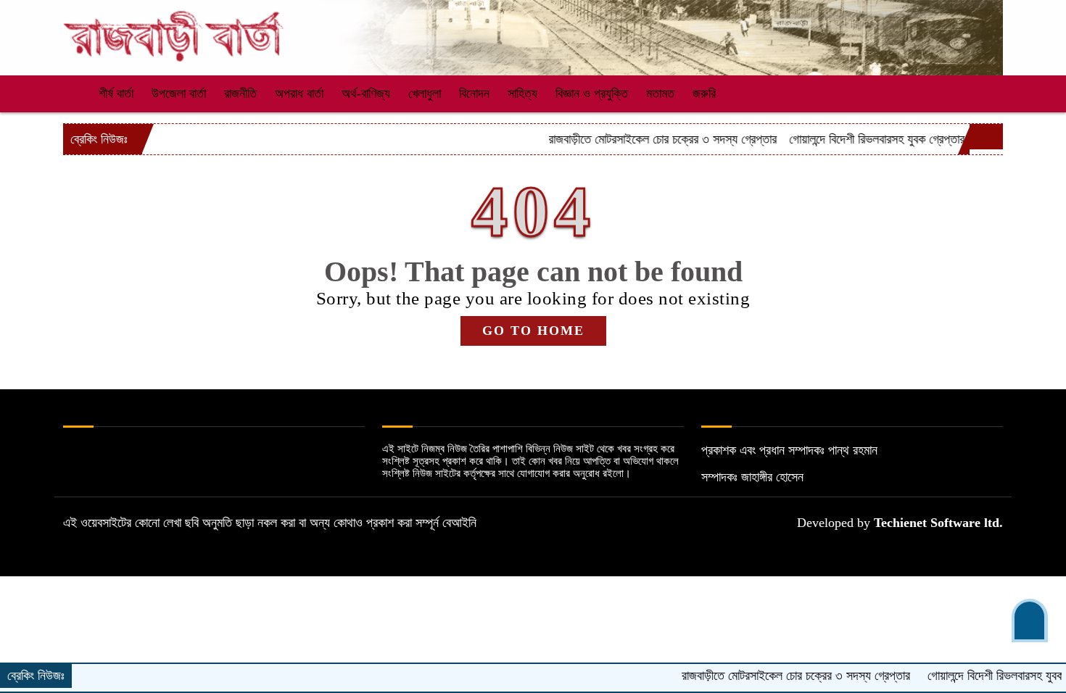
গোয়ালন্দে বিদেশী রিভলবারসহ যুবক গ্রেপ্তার (856, 139)
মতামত (660, 93)
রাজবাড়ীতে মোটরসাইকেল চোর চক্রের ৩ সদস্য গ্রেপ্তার (642, 139)
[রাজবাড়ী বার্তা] (174, 29)
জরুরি (704, 93)
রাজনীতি (240, 93)
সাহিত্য (522, 93)
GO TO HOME (533, 330)
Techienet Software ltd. (938, 522)
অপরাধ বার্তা (299, 93)
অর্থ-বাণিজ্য (366, 93)
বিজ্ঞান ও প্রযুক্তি (591, 93)
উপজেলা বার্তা (179, 93)
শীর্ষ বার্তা (116, 93)
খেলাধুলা (424, 93)
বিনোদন (474, 93)
